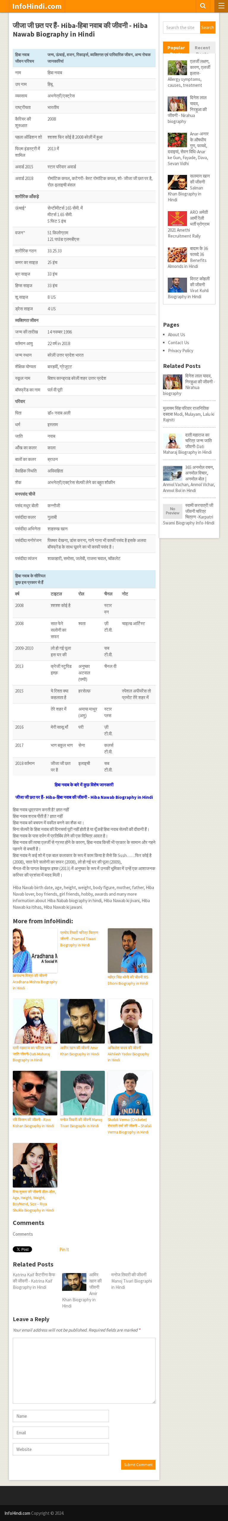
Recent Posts (202, 51)
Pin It (64, 1249)
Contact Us (178, 342)
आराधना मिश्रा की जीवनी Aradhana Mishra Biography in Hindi (35, 982)
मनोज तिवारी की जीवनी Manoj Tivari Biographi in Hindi (81, 1122)
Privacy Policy (180, 350)
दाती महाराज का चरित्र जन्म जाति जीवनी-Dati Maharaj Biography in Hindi (32, 1054)
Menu (221, 6)
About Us (176, 334)
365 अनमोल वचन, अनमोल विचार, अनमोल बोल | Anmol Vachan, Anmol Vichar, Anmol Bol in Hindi (189, 478)
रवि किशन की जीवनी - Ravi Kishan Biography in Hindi (33, 1122)
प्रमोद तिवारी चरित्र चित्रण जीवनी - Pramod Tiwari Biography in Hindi (79, 939)
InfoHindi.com (37, 6)
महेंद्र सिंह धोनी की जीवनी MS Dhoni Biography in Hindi (128, 980)
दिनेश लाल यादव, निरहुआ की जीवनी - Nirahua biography (189, 384)
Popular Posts (176, 51)
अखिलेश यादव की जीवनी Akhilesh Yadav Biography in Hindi (128, 1054)
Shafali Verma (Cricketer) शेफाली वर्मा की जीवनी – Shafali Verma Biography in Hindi (129, 1126)
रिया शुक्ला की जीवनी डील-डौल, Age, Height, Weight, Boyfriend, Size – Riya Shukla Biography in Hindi (34, 1201)
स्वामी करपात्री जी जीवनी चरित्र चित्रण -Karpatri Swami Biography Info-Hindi (188, 514)
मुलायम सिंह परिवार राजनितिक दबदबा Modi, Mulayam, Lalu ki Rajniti (188, 414)
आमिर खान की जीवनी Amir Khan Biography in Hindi (79, 1051)
